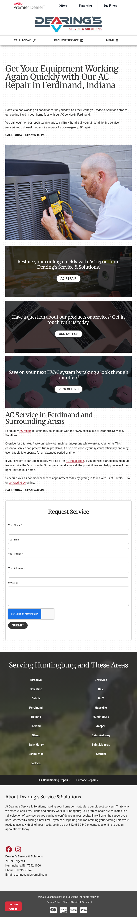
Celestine (36, 689)
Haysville (101, 707)
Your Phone (15, 553)
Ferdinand (36, 707)
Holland (36, 716)
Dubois (36, 698)
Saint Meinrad (101, 744)
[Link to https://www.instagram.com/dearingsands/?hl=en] (18, 849)
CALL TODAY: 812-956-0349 (24, 135)
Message (13, 582)
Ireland (36, 726)
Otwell (36, 735)
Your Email (15, 539)
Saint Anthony (101, 735)
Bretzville (101, 680)
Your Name (15, 525)
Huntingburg (101, 716)
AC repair (25, 431)
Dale (101, 689)
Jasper (100, 726)
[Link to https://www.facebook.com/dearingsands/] (8, 849)
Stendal (101, 754)
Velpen (35, 763)
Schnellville (36, 754)
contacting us (17, 482)
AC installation (75, 461)
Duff (101, 698)
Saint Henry (36, 744)
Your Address (16, 568)
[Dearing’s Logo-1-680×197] (68, 14)
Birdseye (36, 680)
